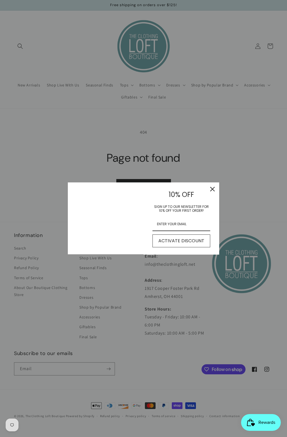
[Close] (212, 189)
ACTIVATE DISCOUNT (181, 241)
